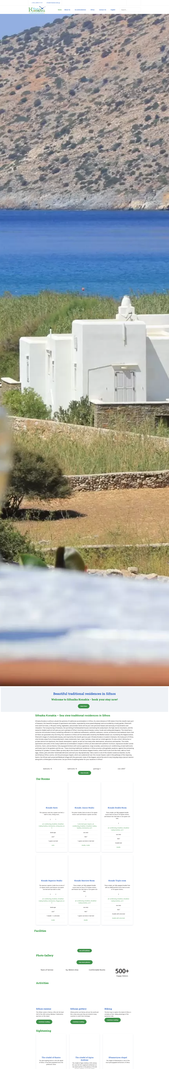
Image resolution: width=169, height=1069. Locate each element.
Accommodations (80, 10)
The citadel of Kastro (51, 1057)
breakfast (54, 824)
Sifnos (93, 10)
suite (53, 845)
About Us (67, 10)
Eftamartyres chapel (118, 1057)
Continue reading (45, 1021)
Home (60, 10)
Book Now (84, 706)
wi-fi (91, 828)
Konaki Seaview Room (84, 880)
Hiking (108, 1008)
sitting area (59, 826)
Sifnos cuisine (43, 1008)
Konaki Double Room (117, 808)
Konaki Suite (52, 808)
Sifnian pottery (78, 1008)
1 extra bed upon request (84, 824)
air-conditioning (46, 824)
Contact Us (102, 10)
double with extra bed (118, 918)
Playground (59, 901)
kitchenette (52, 826)
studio (88, 845)
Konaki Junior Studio (84, 808)
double (84, 845)
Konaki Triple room (117, 880)
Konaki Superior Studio (51, 880)
